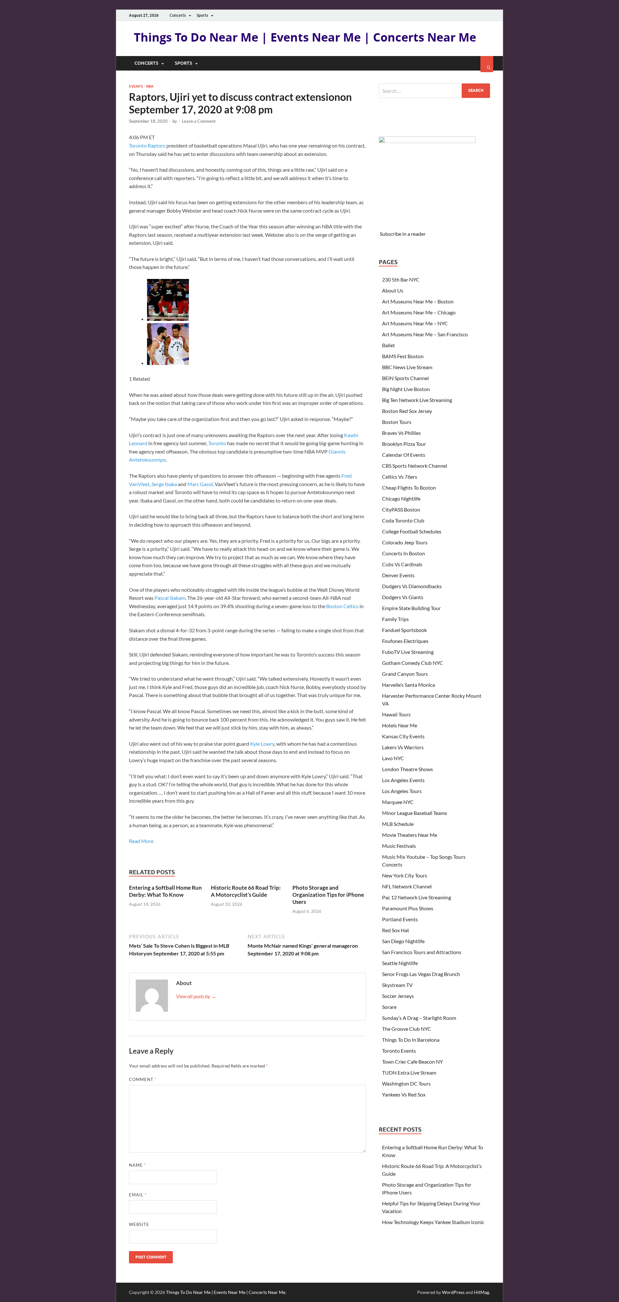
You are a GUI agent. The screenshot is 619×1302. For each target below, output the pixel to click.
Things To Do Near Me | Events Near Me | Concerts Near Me (305, 37)
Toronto (217, 443)
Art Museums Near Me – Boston (418, 301)
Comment (143, 1079)
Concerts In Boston (403, 553)
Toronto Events (399, 1051)
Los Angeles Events (403, 780)
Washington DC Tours (406, 1083)
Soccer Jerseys (398, 996)
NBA (149, 86)
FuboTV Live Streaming (408, 652)
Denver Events (398, 575)
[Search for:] (434, 90)
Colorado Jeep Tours (404, 542)
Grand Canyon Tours (405, 674)
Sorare (389, 1007)
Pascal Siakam (169, 598)
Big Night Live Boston (406, 389)
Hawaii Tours (396, 714)
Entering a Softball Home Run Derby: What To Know (165, 891)
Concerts (178, 15)
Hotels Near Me (399, 725)
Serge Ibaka (164, 484)
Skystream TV (397, 985)
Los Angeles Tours (402, 791)
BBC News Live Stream (407, 367)
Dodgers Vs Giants (402, 597)
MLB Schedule (398, 824)
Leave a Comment (199, 121)
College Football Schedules (411, 531)
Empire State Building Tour (411, 608)
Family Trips (395, 619)
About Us (392, 290)
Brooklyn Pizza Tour (404, 444)
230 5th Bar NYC (400, 279)
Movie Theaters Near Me (409, 835)
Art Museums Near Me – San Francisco (425, 334)
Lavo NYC (393, 758)
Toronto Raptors (147, 145)
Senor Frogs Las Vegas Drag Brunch (421, 974)
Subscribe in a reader (403, 234)
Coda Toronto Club (403, 520)
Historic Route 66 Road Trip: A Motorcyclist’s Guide (246, 891)
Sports (202, 15)
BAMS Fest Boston (403, 356)
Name (137, 1165)
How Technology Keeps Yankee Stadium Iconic (433, 1222)
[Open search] (486, 64)
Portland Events (400, 919)
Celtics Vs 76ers (399, 477)
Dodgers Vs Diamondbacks (412, 586)
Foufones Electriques (405, 641)
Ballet (388, 345)
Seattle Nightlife (400, 963)
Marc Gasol (200, 484)
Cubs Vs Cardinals (402, 564)
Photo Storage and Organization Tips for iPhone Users (328, 894)
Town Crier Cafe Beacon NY (412, 1061)
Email (138, 1194)
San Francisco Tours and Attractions (421, 952)
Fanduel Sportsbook (404, 630)
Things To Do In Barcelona (410, 1040)
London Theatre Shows (407, 769)
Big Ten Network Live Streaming (417, 400)
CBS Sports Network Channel (414, 466)
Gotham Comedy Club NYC (412, 663)
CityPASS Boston (401, 509)
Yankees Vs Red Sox (404, 1094)
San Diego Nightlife (403, 941)
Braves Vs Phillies (401, 433)
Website (139, 1224)
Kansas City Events (403, 736)
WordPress (453, 1292)
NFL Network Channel (407, 886)
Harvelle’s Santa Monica (408, 685)
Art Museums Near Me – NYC (415, 323)
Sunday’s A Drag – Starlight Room (419, 1018)
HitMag (481, 1292)
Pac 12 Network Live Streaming (416, 897)
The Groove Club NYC (406, 1029)
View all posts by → (196, 996)
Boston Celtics (342, 606)
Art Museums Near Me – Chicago (419, 312)
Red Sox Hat (395, 930)
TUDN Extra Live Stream (409, 1072)
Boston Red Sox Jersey (407, 411)
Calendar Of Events (403, 455)
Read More (141, 841)
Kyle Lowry (262, 744)
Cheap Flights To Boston (409, 487)
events (136, 86)
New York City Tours (404, 875)
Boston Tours (396, 422)
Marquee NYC (398, 802)
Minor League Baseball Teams (414, 813)
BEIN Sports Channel (405, 378)
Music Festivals (399, 846)
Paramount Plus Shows (407, 908)
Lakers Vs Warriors (403, 747)
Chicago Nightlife (401, 498)
